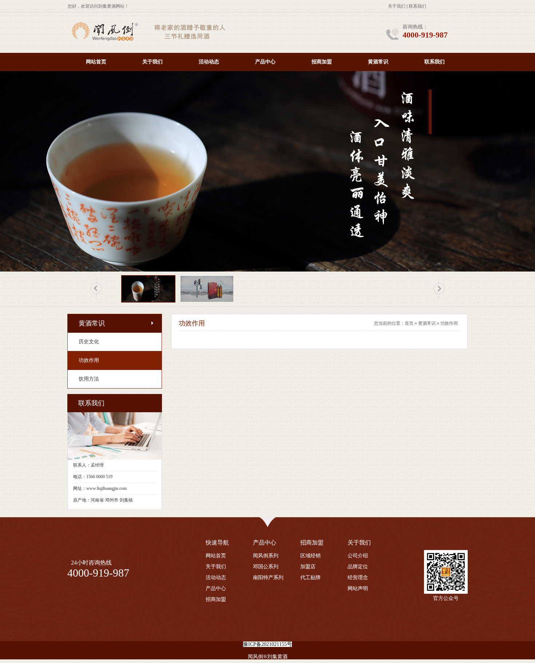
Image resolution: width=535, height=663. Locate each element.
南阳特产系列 (268, 577)
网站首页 (96, 62)
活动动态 (209, 62)
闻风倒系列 (265, 555)
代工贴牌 (310, 577)
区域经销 (310, 555)
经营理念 (358, 577)
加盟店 (308, 566)
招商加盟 (322, 62)
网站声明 (358, 588)
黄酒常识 (378, 62)
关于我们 (396, 6)
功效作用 (449, 323)
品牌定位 (358, 566)
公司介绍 (358, 555)
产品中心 (265, 62)
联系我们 (417, 6)
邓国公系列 (265, 566)
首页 (409, 323)
